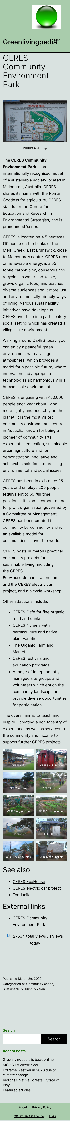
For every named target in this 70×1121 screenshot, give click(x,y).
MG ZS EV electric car (20, 1065)
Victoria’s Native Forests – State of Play (31, 1082)
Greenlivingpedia (30, 42)
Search (9, 1030)
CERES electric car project (37, 888)
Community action (39, 984)
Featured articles (17, 1090)
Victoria (40, 989)
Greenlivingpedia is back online (28, 1059)
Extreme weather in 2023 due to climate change (29, 1072)
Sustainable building (17, 989)
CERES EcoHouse (29, 881)
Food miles (22, 894)
